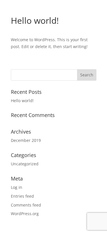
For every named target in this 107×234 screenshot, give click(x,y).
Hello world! (22, 100)
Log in (16, 187)
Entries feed (22, 196)
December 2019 (26, 140)
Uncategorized (25, 163)
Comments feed (26, 205)
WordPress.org (25, 213)
